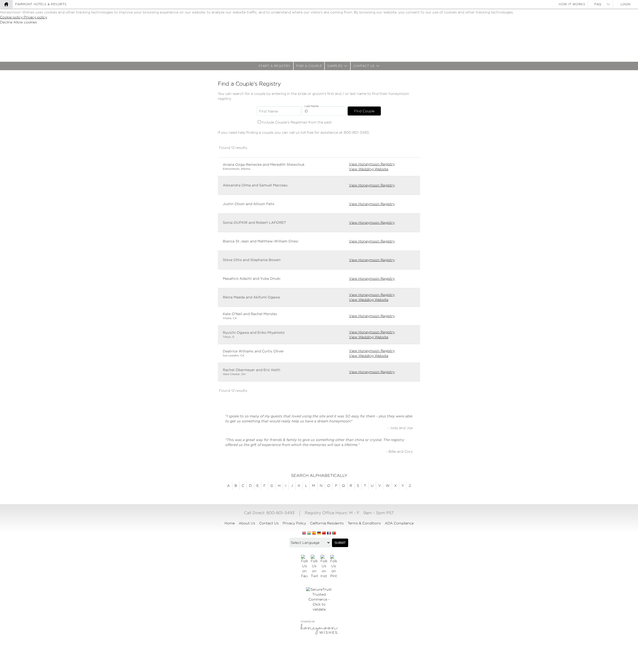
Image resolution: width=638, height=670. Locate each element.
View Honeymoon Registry (372, 164)
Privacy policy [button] (35, 17)
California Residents (327, 523)
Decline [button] (6, 22)
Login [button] (626, 4)
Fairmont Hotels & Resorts (41, 4)
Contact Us (364, 66)
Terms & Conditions (364, 523)
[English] (304, 533)
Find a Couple (309, 66)
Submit (340, 543)
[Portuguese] (334, 533)
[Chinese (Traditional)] (324, 533)
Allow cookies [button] (25, 22)
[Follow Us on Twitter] (314, 566)
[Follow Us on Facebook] (304, 566)
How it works (572, 4)
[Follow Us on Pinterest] (333, 566)
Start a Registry (274, 66)
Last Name (312, 106)
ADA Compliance (399, 523)
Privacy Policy (294, 523)
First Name (268, 111)
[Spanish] (314, 533)
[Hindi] (309, 533)
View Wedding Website (368, 169)
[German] (319, 533)
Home (230, 523)
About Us (247, 523)
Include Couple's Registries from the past (297, 122)
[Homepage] (6, 4)
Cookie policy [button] (12, 17)
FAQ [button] (597, 4)
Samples (335, 66)
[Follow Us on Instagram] (324, 566)
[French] (329, 533)
